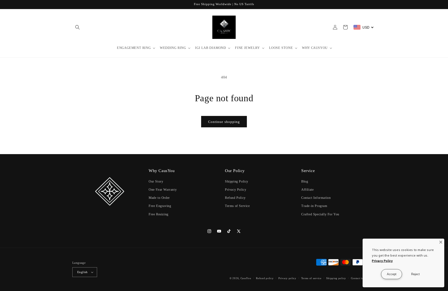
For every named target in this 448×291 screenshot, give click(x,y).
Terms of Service (237, 206)
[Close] (440, 242)
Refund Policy (235, 198)
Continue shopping (224, 122)
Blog (304, 181)
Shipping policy (336, 278)
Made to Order (159, 198)
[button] (77, 27)
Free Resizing (158, 214)
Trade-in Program (314, 206)
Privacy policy (287, 278)
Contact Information (316, 198)
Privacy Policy (235, 189)
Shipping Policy (236, 181)
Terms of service (311, 278)
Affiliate (307, 189)
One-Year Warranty (163, 189)
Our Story (156, 181)
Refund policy (264, 278)
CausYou (246, 278)
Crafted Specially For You (320, 214)
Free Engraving (160, 206)
